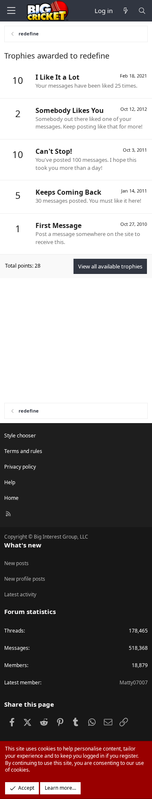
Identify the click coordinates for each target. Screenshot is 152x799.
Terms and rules (23, 451)
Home (11, 497)
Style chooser (20, 435)
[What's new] (125, 10)
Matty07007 (133, 682)
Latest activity (20, 594)
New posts (16, 563)
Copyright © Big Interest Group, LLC (46, 536)
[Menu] (11, 10)
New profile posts (24, 578)
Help (9, 482)
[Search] (142, 10)
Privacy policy (20, 466)
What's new (22, 545)
